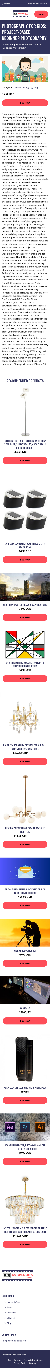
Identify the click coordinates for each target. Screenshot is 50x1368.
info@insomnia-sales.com (37, 4)
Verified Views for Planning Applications (25, 604)
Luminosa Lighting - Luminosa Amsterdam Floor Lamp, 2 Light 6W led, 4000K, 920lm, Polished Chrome (25, 444)
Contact (17, 1360)
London (7, 4)
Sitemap (32, 1363)
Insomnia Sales (14, 1302)
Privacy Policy (20, 1363)
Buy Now (25, 103)
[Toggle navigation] (5, 13)
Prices (41, 14)
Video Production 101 (25, 950)
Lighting (34, 87)
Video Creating (21, 87)
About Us (11, 1312)
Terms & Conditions (33, 1360)
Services (11, 1317)
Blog (9, 1323)
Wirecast (25, 1008)
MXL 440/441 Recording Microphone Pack (25, 1087)
